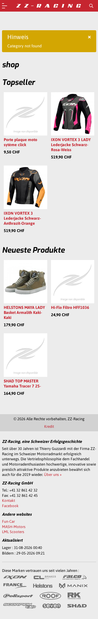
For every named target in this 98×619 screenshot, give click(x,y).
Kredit (49, 426)
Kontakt (8, 500)
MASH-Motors (13, 527)
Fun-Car (8, 521)
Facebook (10, 506)
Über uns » (53, 474)
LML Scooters (13, 532)
